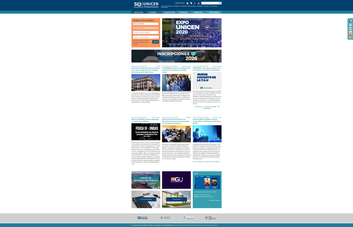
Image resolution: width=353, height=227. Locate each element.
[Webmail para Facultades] (191, 4)
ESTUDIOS (152, 12)
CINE (196, 174)
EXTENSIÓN (183, 12)
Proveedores (164, 7)
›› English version (180, 3)
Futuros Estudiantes (166, 6)
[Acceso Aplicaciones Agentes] (198, 4)
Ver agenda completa (214, 200)
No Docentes (213, 6)
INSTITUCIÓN (138, 12)
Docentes (206, 6)
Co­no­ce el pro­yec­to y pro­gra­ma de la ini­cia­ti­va (206, 161)
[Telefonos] (195, 4)
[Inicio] (187, 4)
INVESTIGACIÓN (169, 12)
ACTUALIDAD (213, 12)
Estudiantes (176, 6)
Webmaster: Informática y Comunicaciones (206, 225)
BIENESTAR (198, 12)
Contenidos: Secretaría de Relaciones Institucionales (184, 225)
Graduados (200, 6)
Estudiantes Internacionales (188, 6)
